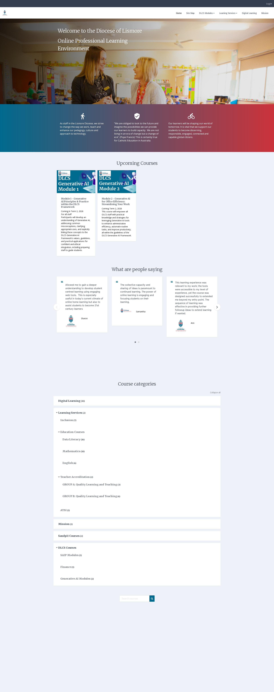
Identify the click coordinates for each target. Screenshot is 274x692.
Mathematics (71, 451)
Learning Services (70, 412)
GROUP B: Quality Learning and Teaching (90, 496)
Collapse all (215, 392)
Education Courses (72, 432)
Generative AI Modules (75, 578)
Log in (269, 3)
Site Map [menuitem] (190, 13)
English (68, 463)
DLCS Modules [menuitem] (206, 13)
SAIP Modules (69, 555)
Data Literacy (72, 439)
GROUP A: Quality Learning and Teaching (90, 484)
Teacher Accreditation (75, 477)
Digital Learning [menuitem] (249, 13)
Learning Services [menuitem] (227, 13)
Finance (65, 567)
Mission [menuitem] (264, 13)
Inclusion (66, 420)
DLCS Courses (67, 547)
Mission (63, 524)
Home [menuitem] (179, 13)
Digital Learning (69, 401)
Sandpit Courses (69, 535)
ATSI (63, 510)
